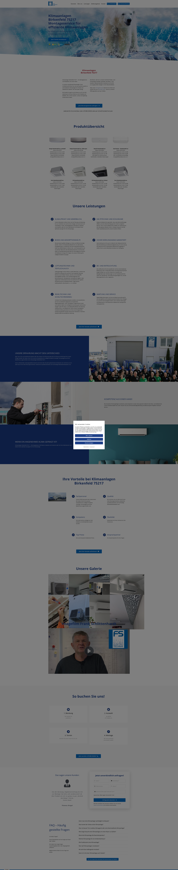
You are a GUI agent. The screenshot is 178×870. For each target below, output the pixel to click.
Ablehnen (89, 439)
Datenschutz (86, 446)
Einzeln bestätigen (89, 442)
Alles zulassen (89, 435)
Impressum (92, 446)
